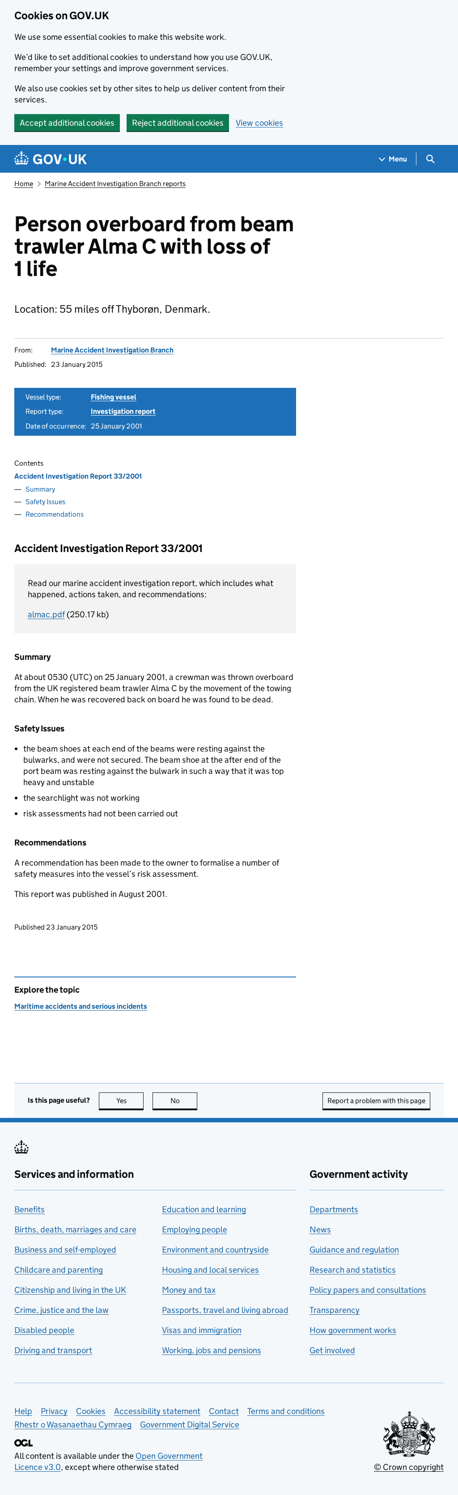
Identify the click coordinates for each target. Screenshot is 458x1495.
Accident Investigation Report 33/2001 (78, 476)
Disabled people (44, 1330)
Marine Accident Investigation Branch (112, 350)
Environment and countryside (215, 1249)
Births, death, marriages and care (75, 1229)
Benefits (29, 1209)
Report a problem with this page (376, 1100)
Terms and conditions (286, 1411)
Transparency (335, 1310)
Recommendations (54, 514)
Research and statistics (353, 1270)
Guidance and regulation (354, 1249)
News (320, 1229)
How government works (353, 1330)
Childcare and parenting (58, 1270)
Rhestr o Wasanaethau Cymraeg (72, 1424)
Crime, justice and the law (61, 1310)
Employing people (194, 1229)
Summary (40, 489)
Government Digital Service (189, 1424)
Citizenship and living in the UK (70, 1290)
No (183, 1100)
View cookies (259, 123)
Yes (130, 1100)
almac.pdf (46, 614)
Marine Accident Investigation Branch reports (115, 183)
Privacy (54, 1411)
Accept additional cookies (67, 123)
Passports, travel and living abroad (225, 1310)
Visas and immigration (202, 1330)
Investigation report (123, 411)
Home (23, 183)
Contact (224, 1411)
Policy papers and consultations (368, 1290)
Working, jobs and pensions (211, 1350)
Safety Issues (45, 501)
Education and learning (204, 1209)
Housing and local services (210, 1270)
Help (23, 1411)
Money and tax (189, 1290)
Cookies (91, 1411)
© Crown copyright (409, 1467)
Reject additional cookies (178, 123)
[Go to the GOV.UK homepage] (50, 159)
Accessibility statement (157, 1411)
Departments (334, 1209)
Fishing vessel (113, 397)
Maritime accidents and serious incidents (80, 1006)
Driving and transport (53, 1350)
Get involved (332, 1350)
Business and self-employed (65, 1249)
